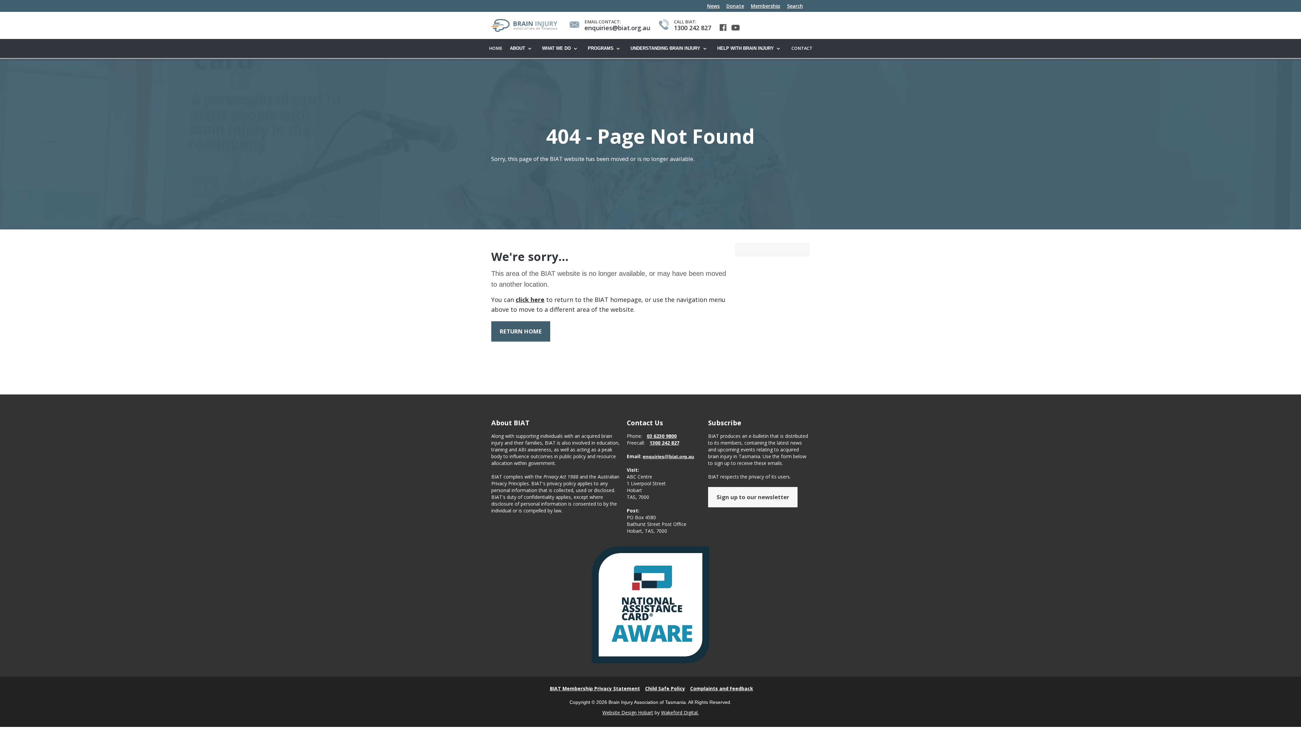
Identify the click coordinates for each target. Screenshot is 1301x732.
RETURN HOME (521, 331)
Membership (765, 6)
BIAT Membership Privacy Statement (595, 688)
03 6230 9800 (662, 436)
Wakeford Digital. (680, 712)
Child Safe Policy (665, 688)
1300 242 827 (664, 443)
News (713, 6)
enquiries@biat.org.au (668, 456)
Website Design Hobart (627, 712)
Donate (735, 6)
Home (495, 48)
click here (530, 300)
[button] (523, 49)
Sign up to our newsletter (753, 497)
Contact (801, 48)
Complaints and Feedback (721, 688)
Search (795, 6)
